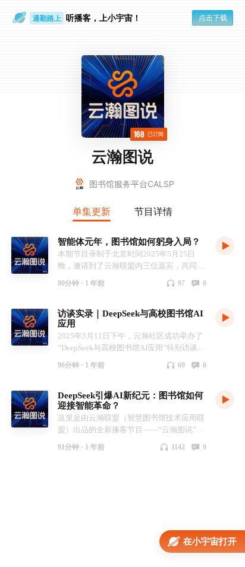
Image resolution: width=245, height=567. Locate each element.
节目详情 (153, 211)
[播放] (224, 245)
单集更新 (92, 211)
